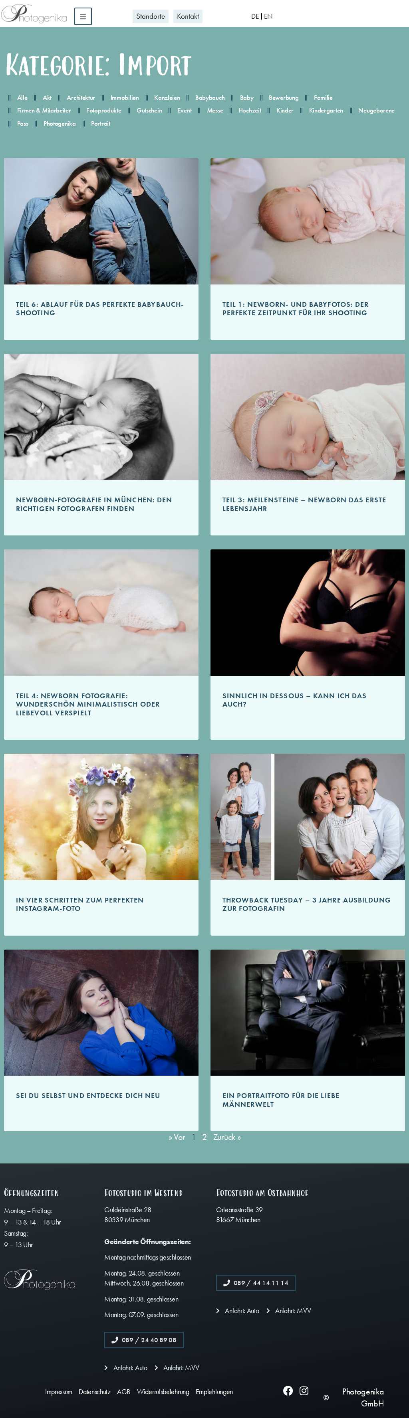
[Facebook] (288, 1391)
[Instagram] (304, 1391)
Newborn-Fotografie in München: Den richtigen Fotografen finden (94, 504)
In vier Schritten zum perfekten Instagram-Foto (80, 904)
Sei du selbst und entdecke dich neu (88, 1095)
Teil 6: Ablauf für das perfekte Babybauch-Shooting (100, 309)
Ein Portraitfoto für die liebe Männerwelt (281, 1100)
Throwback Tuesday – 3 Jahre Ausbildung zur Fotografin (306, 904)
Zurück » (227, 1137)
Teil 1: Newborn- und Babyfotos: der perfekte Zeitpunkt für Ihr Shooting (295, 309)
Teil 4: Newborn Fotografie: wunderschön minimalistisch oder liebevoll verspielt (88, 704)
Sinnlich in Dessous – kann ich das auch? (294, 700)
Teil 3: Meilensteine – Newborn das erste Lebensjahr (304, 504)
